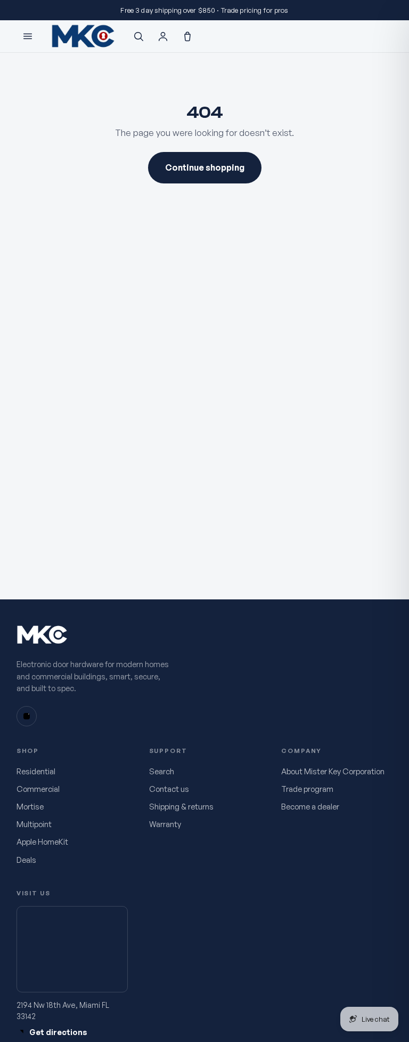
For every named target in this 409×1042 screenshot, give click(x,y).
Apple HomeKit (42, 842)
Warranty (165, 824)
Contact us (169, 789)
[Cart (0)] (187, 36)
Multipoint (34, 824)
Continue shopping (204, 167)
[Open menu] (28, 36)
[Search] (138, 36)
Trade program (307, 789)
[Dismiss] (385, 10)
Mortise (30, 806)
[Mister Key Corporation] (83, 36)
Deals (26, 860)
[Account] (163, 36)
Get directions (58, 1032)
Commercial (38, 789)
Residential (36, 771)
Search (161, 771)
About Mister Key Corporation (333, 771)
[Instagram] (27, 716)
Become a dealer (310, 806)
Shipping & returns (181, 806)
